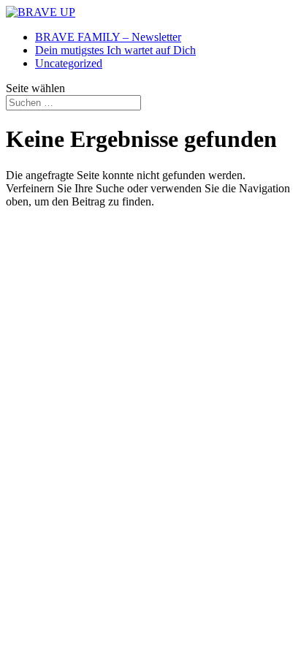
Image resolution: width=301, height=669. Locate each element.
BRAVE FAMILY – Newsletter (108, 37)
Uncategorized (68, 63)
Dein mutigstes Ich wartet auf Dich (115, 50)
